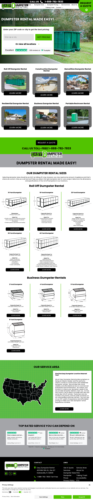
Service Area (81, 468)
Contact (58, 7)
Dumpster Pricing (52, 5)
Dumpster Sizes (39, 5)
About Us (74, 5)
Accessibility (81, 478)
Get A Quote (68, 468)
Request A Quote (46, 142)
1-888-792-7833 (59, 148)
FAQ (78, 473)
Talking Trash (50, 7)
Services (28, 5)
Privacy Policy (68, 480)
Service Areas (65, 5)
